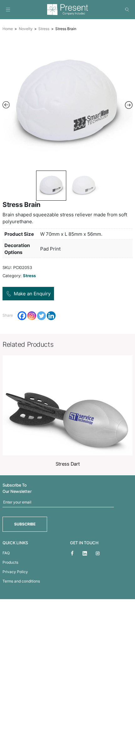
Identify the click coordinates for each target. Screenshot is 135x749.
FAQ (6, 553)
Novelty (26, 28)
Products (10, 562)
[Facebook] (22, 315)
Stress (43, 28)
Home (8, 28)
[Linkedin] (51, 315)
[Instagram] (31, 315)
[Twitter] (41, 315)
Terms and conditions (21, 581)
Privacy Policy (15, 571)
